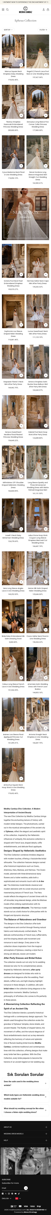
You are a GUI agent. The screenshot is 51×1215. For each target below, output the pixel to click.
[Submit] (26, 1188)
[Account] (43, 9)
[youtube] (15, 1193)
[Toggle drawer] (3, 10)
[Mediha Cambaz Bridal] (25, 9)
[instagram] (9, 1193)
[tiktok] (19, 1193)
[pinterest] (12, 1193)
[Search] (7, 9)
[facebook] (2, 1193)
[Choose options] (21, 65)
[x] (6, 1194)
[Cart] (48, 9)
